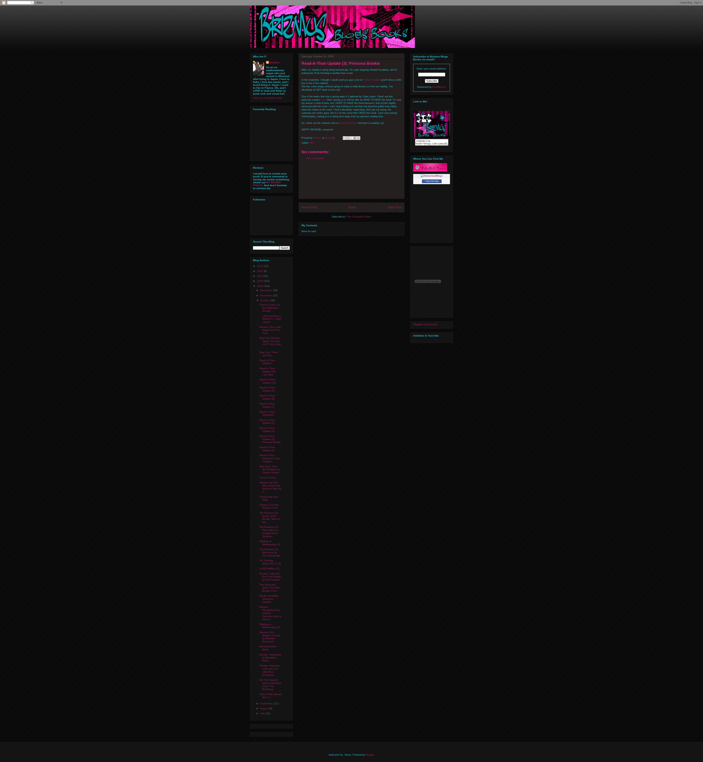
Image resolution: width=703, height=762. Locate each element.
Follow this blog (431, 181)
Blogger (370, 754)
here (323, 99)
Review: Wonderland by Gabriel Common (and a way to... (270, 613)
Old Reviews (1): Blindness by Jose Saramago (269, 552)
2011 (260, 276)
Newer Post (309, 207)
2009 (260, 286)
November (266, 295)
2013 (260, 265)
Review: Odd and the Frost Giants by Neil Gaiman (270, 576)
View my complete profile (267, 97)
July (262, 713)
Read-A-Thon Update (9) (267, 389)
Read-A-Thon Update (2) (267, 449)
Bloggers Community (425, 324)
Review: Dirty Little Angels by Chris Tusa (270, 330)
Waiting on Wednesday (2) (269, 626)
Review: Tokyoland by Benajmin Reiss (270, 657)
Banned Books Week (267, 648)
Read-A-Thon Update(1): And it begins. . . (269, 458)
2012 (260, 271)
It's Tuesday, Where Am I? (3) (270, 562)
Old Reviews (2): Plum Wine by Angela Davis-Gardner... (269, 531)
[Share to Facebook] (355, 138)
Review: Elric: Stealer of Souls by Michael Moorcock (269, 637)
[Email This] (344, 138)
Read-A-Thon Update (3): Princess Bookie (270, 439)
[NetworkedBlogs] (431, 175)
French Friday (267, 477)
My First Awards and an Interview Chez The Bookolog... (270, 684)
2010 (260, 280)
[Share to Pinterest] (358, 138)
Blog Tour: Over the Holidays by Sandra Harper (269, 469)
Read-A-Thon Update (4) (267, 430)
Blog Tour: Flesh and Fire (268, 354)
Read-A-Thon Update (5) (267, 421)
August (264, 708)
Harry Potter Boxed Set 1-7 (270, 696)
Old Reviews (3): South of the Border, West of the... (269, 517)
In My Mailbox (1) (269, 568)
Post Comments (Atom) (358, 216)
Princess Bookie (371, 79)
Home (352, 207)
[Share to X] (351, 138)
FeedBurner (439, 86)
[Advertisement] (351, 182)
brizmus (275, 62)
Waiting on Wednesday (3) (269, 543)
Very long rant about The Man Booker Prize (269, 587)
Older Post (394, 207)
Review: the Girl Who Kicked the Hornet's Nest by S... (270, 487)
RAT (312, 142)
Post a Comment (315, 158)
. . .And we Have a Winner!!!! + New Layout (270, 319)
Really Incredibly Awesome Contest (268, 598)
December (266, 290)
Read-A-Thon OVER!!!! (267, 362)
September (267, 703)
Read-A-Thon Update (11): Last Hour (268, 371)
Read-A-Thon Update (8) (267, 397)
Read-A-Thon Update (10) (267, 381)
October (265, 300)
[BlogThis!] (348, 138)
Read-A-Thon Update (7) (267, 405)
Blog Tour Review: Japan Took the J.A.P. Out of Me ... (270, 343)
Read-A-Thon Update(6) (267, 413)
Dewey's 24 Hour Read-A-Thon (269, 506)
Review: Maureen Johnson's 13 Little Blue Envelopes (269, 670)
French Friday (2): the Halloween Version (269, 307)
